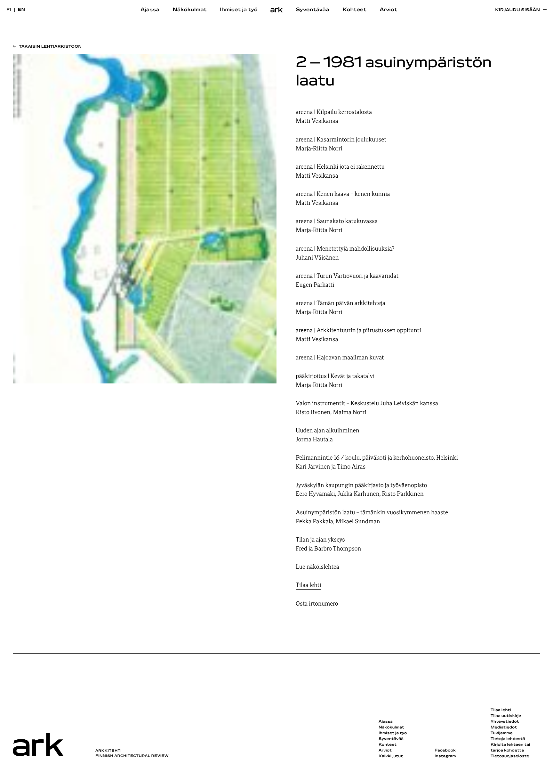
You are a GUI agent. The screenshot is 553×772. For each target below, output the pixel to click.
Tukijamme (502, 733)
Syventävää (312, 9)
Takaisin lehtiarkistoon (50, 47)
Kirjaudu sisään (517, 10)
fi (8, 10)
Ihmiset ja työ (239, 9)
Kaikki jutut (391, 756)
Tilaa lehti (308, 585)
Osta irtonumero (317, 603)
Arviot (388, 9)
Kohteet (354, 9)
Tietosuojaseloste (510, 756)
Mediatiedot (504, 727)
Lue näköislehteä (317, 567)
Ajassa (149, 9)
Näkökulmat (189, 9)
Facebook (445, 750)
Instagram (445, 756)
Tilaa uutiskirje (506, 716)
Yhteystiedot (505, 722)
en (21, 10)
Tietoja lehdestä (508, 739)
